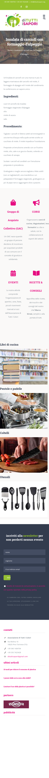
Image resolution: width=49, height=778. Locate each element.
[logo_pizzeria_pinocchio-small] (16, 701)
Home (10, 50)
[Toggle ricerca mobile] (44, 18)
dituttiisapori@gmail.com (18, 656)
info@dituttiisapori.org (37, 2)
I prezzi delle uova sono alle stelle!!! (17, 678)
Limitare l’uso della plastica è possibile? (19, 686)
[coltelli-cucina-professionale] (24, 438)
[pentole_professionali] (24, 394)
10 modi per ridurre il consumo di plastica (20, 669)
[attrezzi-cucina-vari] (24, 482)
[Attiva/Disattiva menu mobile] (44, 15)
